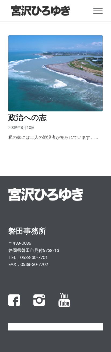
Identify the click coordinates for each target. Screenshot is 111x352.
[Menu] (95, 11)
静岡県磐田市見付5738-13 (33, 250)
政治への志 (27, 118)
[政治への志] (55, 73)
